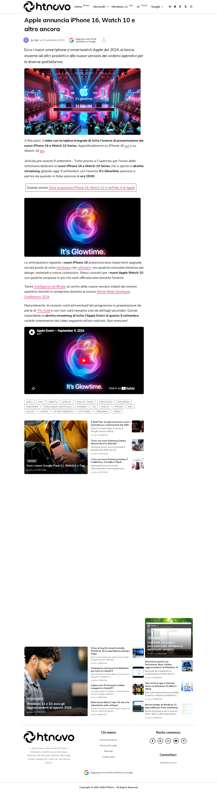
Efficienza (124, 402)
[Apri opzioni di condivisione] (104, 40)
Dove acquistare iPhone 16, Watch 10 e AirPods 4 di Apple (92, 187)
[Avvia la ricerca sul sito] (191, 6)
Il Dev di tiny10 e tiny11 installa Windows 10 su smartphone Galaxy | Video (110, 651)
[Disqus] (84, 518)
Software (84, 411)
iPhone (119, 406)
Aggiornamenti (35, 699)
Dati (40, 402)
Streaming (102, 411)
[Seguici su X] (185, 6)
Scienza (44, 411)
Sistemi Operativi (63, 411)
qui (127, 146)
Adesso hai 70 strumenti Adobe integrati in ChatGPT (107, 687)
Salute (30, 411)
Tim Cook (43, 310)
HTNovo (109, 787)
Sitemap (108, 751)
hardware (63, 267)
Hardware (32, 406)
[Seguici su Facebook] (180, 6)
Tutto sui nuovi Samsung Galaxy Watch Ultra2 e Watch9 (108, 442)
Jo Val (34, 40)
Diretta (53, 402)
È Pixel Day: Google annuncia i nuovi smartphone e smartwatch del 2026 (110, 423)
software (84, 267)
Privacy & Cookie (108, 745)
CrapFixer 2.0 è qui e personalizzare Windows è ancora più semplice (165, 646)
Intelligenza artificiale (57, 406)
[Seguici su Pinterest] (183, 741)
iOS (94, 406)
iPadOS (105, 406)
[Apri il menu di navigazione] (170, 6)
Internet (82, 406)
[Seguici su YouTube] (176, 741)
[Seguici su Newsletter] (168, 741)
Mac (130, 406)
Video (116, 411)
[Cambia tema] (175, 6)
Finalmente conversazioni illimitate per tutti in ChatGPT (109, 669)
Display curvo (85, 402)
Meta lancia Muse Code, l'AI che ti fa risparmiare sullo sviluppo (110, 704)
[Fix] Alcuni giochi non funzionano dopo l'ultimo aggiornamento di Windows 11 (161, 664)
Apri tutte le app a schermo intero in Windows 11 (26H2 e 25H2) (160, 686)
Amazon (32, 461)
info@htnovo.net (168, 762)
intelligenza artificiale (50, 286)
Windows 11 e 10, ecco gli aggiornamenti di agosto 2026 (49, 705)
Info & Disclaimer (108, 739)
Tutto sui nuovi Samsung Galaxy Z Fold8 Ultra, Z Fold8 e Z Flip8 (109, 461)
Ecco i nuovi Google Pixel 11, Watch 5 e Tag (56, 465)
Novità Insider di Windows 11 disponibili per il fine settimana (161, 706)
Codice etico (108, 756)
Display (67, 402)
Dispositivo (105, 402)
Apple (29, 402)
